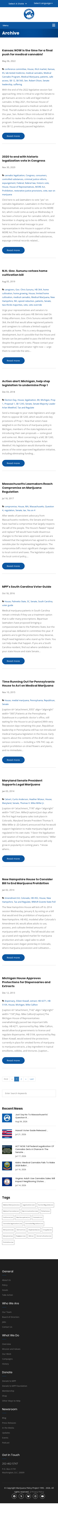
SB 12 (12, 80)
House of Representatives (21, 186)
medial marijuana (20, 700)
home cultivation (44, 1236)
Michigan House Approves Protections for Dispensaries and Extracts (26, 982)
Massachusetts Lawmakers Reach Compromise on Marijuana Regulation (27, 488)
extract (33, 1000)
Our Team (7, 1312)
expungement (8, 183)
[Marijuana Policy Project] (29, 18)
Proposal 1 (10, 403)
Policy (4, 1285)
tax (24, 510)
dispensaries (34, 1230)
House (30, 69)
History (5, 1363)
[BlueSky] (28, 1496)
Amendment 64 (12, 898)
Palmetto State (19, 601)
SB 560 (19, 80)
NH (15, 301)
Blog (4, 1418)
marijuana (8, 1230)
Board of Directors (10, 1317)
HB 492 (34, 898)
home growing (20, 293)
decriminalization (30, 1211)
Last (32, 1079)
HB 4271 (42, 1000)
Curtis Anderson (20, 799)
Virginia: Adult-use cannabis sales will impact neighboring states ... (35, 1180)
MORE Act (40, 186)
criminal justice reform (35, 179)
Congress (30, 175)
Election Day (10, 399)
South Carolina (45, 601)
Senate (47, 301)
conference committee (15, 69)
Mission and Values (11, 1349)
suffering (17, 84)
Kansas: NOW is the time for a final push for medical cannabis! (27, 52)
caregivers (9, 289)
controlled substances (12, 179)
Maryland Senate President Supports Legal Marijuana (22, 782)
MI (38, 399)
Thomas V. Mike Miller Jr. (32, 803)
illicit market (41, 69)
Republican (49, 700)
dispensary (10, 1000)
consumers (41, 175)
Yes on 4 (31, 510)
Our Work (6, 1354)
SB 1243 (20, 403)
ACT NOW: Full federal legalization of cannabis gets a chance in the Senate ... (34, 1149)
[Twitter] (21, 1496)
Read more (13, 136)
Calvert (8, 799)
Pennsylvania (36, 700)
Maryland (6, 803)
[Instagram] (35, 1496)
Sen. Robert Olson (33, 80)
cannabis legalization (15, 175)
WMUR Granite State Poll (44, 901)
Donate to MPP (9, 1381)
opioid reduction (26, 301)
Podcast (5, 1442)
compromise (11, 506)
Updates (6, 1432)
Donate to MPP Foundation (14, 1386)
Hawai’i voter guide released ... (31, 1130)
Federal (20, 183)
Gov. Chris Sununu (24, 289)
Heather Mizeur (36, 799)
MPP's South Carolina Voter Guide (26, 587)
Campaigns (7, 1359)
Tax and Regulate (26, 407)
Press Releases (9, 1422)
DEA (31, 1236)
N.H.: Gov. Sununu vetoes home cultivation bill (24, 273)
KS (3, 72)
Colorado (25, 898)
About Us (6, 1280)
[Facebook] (14, 1496)
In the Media (8, 1427)
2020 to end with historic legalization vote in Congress (23, 159)
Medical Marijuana (30, 76)
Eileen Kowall (22, 1000)
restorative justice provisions (28, 190)
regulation (9, 510)
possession (20, 1236)
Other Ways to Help (11, 1400)
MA (27, 506)
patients (44, 76)
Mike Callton (32, 1004)
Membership (8, 1391)
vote (45, 190)
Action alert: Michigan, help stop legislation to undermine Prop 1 (26, 383)
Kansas (51, 69)
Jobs (4, 1322)
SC (28, 601)
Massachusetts (37, 506)
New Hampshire (23, 1217)
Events (5, 1437)
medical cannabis (34, 72)
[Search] (51, 1093)
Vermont (21, 1230)
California (8, 1217)
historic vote (43, 183)
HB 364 (38, 289)
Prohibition (7, 190)
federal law (30, 183)
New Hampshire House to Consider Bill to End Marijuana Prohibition (27, 881)
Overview (6, 1344)
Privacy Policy (37, 1491)
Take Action (7, 1295)
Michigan (45, 399)
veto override (35, 304)
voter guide (7, 605)
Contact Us (7, 1327)
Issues (5, 1290)
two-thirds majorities (12, 304)
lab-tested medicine (15, 72)
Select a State (17, 4)
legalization (30, 399)
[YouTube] (42, 1496)
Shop (4, 1395)
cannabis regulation (34, 1224)
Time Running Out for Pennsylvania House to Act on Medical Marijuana (28, 684)
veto (26, 304)
